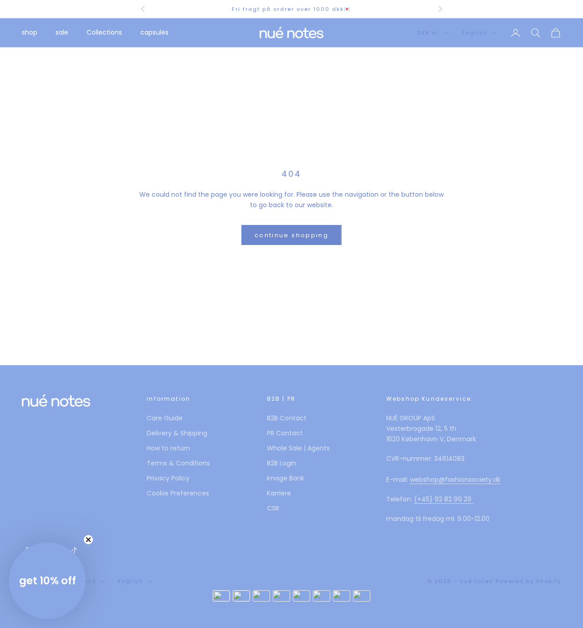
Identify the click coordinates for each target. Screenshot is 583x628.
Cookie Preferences (178, 493)
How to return (168, 448)
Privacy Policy (168, 478)
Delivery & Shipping (177, 433)
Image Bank (285, 478)
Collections (104, 32)
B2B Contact (287, 418)
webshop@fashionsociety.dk (455, 479)
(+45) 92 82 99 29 (443, 499)
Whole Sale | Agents (298, 448)
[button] (47, 580)
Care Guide (165, 418)
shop (29, 32)
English (474, 32)
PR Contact (285, 433)
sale (62, 32)
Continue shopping (291, 235)
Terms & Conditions (178, 463)
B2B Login (281, 463)
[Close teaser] (88, 539)
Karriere (279, 493)
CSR (273, 508)
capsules (154, 32)
